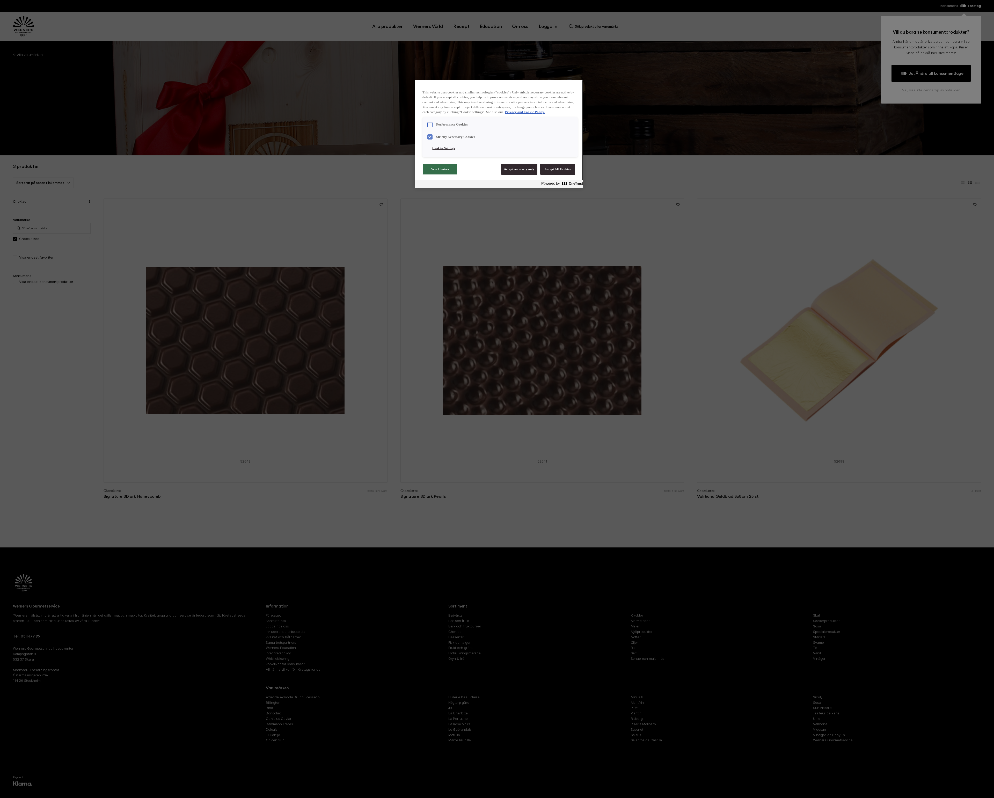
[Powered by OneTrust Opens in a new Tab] (560, 184)
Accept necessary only (519, 169)
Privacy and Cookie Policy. (525, 112)
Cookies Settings (443, 148)
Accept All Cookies (558, 169)
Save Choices (440, 169)
